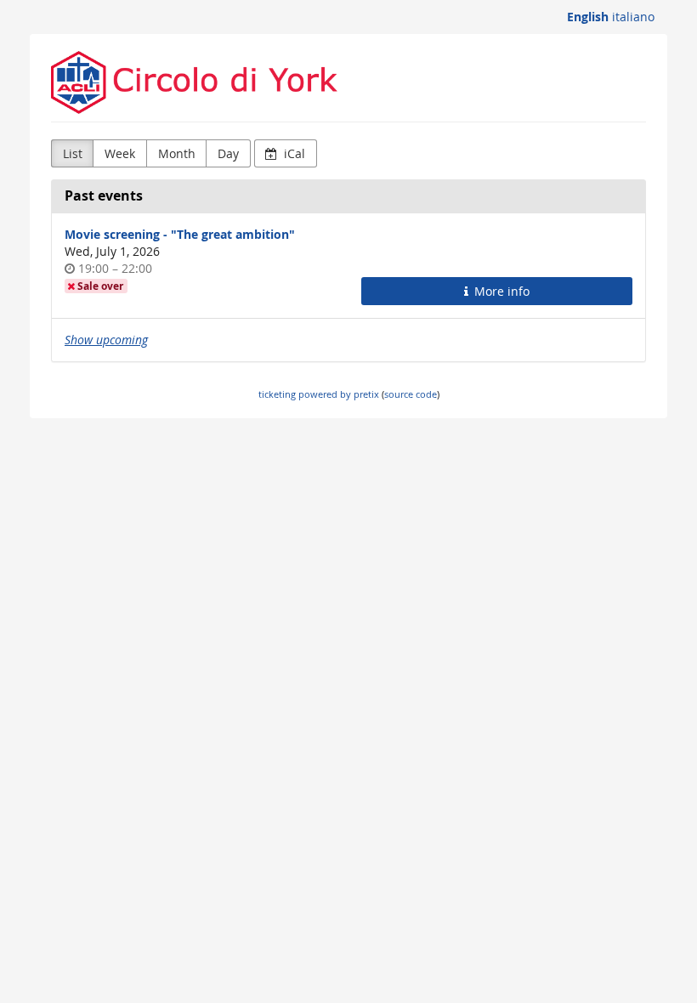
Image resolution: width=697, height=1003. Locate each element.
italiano (633, 16)
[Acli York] (348, 82)
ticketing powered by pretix (318, 394)
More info (500, 291)
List (72, 153)
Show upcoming (106, 340)
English (588, 16)
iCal (292, 153)
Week (120, 153)
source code (410, 394)
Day (228, 153)
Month (177, 153)
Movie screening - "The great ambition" (180, 234)
